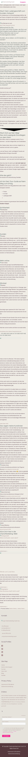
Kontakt (3, 675)
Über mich (4, 671)
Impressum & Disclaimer (7, 684)
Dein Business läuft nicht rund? (10, 591)
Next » (23, 608)
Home (3, 665)
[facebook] (2, 646)
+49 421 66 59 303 (6, 633)
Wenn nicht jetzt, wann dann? (9, 538)
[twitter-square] (2, 649)
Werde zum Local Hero (7, 572)
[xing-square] (2, 655)
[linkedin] (2, 652)
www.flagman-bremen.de (11, 469)
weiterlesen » (3, 551)
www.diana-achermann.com (12, 496)
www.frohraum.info (5, 529)
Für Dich (3, 669)
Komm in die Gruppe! (6, 667)
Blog (2, 673)
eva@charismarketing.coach (9, 636)
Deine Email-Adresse (7, 717)
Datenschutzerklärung (7, 686)
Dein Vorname (5, 721)
